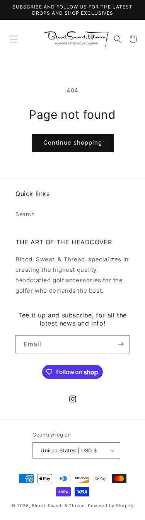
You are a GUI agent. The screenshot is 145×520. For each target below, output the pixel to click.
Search (25, 214)
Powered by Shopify (111, 505)
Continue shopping (72, 142)
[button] (13, 39)
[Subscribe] (120, 344)
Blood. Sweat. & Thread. (59, 505)
